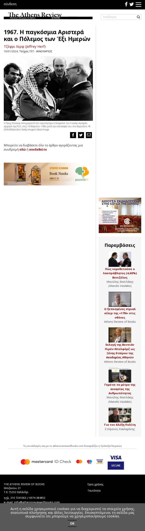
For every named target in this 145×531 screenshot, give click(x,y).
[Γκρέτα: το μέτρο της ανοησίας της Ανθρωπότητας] (120, 374)
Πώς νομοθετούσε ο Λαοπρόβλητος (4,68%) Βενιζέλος (120, 273)
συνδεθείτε (38, 149)
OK (72, 523)
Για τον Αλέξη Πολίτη (120, 424)
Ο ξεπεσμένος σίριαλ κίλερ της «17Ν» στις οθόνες (120, 313)
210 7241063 (18, 497)
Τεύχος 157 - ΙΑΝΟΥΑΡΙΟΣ (35, 51)
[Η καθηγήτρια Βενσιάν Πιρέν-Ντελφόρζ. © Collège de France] (120, 334)
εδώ (22, 149)
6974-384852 (37, 497)
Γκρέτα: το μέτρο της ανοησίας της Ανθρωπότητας (119, 389)
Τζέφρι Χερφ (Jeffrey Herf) (25, 46)
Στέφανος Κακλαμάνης (120, 429)
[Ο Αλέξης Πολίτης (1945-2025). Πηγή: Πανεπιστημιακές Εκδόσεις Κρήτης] (120, 414)
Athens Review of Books (120, 321)
